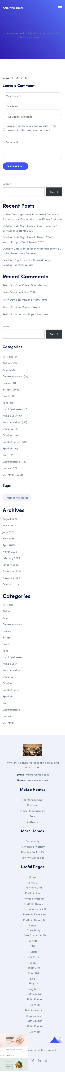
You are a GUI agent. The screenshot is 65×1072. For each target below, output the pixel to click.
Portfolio (32, 883)
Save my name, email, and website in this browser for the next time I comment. (31, 128)
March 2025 (10, 551)
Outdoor (11, 435)
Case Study (33, 930)
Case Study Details (34, 935)
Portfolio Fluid (33, 893)
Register (33, 952)
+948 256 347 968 (37, 780)
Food (8, 402)
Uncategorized (15, 461)
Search (7, 184)
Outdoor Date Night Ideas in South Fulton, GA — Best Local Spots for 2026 (31, 228)
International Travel (17, 497)
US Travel (13, 475)
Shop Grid (34, 967)
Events (9, 396)
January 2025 (10, 565)
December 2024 (12, 571)
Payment (32, 805)
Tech (8, 455)
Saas (33, 816)
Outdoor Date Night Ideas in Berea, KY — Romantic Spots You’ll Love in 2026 (27, 239)
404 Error (33, 957)
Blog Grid (33, 989)
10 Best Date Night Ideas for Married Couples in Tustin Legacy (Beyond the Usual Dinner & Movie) (32, 216)
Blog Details (33, 1016)
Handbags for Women (34, 314)
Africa (10, 363)
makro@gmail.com (37, 774)
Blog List (34, 983)
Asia (9, 370)
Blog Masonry (33, 1010)
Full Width (35, 1005)
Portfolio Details (33, 904)
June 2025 (8, 532)
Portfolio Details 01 (34, 909)
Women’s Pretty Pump (34, 299)
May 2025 (8, 538)
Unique (10, 468)
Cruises (9, 383)
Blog (32, 978)
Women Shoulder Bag (34, 285)
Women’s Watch (31, 307)
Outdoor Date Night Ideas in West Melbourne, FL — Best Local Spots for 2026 (32, 251)
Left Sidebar (34, 994)
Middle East (13, 416)
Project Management (32, 811)
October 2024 (11, 584)
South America (15, 442)
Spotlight (10, 448)
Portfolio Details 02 (34, 914)
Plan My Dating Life (32, 858)
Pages (32, 925)
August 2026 (10, 519)
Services (34, 940)
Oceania (11, 429)
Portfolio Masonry (34, 898)
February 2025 (11, 558)
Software (32, 822)
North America (15, 422)
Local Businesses (15, 409)
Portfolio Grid (33, 887)
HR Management (32, 800)
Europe (11, 389)
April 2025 (9, 545)
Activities (10, 357)
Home (32, 877)
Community (33, 841)
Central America (15, 376)
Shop (32, 963)
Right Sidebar (35, 999)
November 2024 (12, 578)
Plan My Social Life (32, 852)
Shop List (33, 973)
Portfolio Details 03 (34, 920)
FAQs (34, 946)
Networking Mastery (32, 846)
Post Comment (15, 166)
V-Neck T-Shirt (29, 292)
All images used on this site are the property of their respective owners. (32, 35)
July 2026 (8, 525)
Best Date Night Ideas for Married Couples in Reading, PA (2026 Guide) (29, 262)
